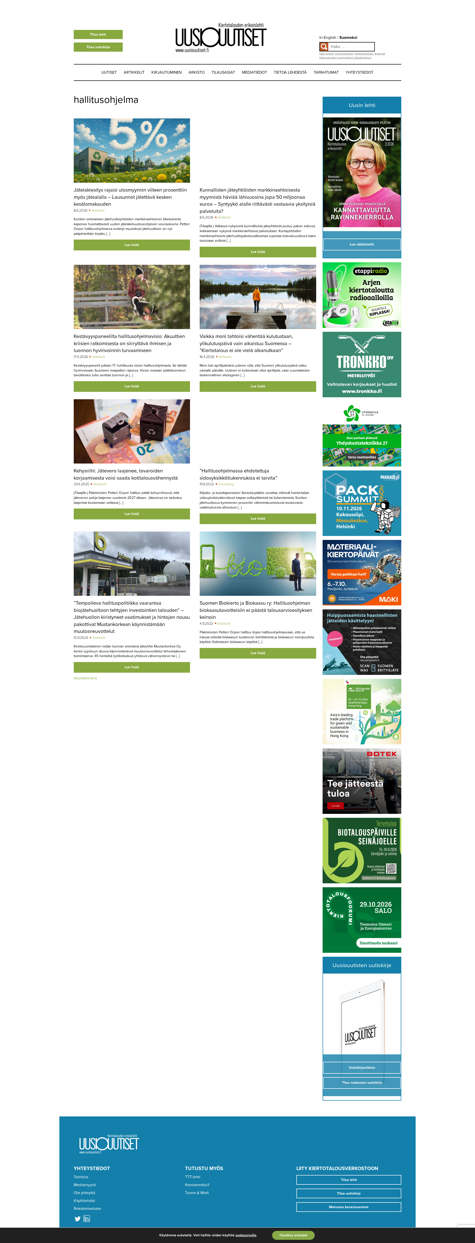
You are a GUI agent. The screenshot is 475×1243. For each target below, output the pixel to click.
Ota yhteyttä (84, 1192)
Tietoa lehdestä (290, 72)
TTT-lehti (192, 1177)
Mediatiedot (254, 72)
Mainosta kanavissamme (349, 1207)
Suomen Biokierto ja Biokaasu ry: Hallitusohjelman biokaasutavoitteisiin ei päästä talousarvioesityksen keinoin (256, 610)
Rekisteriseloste (87, 1208)
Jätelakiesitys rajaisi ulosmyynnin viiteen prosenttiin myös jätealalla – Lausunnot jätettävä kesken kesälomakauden (130, 197)
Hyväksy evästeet (293, 1235)
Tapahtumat (326, 72)
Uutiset (109, 72)
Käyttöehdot (84, 1200)
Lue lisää (132, 245)
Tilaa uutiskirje (98, 47)
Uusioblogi (226, 484)
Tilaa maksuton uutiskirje (362, 1083)
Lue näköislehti (362, 244)
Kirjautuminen (166, 72)
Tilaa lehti (98, 34)
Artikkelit (134, 72)
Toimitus (81, 1177)
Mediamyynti (85, 1184)
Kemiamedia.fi (197, 1184)
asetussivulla (246, 1235)
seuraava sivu (85, 678)
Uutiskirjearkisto (362, 1067)
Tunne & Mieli (197, 1192)
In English (327, 37)
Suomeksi (348, 37)
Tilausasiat (223, 72)
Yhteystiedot (359, 72)
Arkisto (197, 72)
